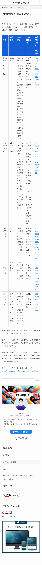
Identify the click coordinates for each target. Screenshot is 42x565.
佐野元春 (23, 475)
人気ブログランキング (8, 516)
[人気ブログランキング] (7, 514)
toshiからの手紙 (21, 3)
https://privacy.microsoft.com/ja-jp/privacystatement (20, 371)
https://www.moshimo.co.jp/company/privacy (37, 275)
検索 (37, 380)
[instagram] (23, 438)
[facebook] (15, 438)
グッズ (6, 475)
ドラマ (14, 475)
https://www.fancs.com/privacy (37, 302)
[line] (26, 438)
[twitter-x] (19, 438)
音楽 (11, 479)
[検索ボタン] (39, 2)
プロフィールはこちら (21, 432)
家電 (32, 475)
